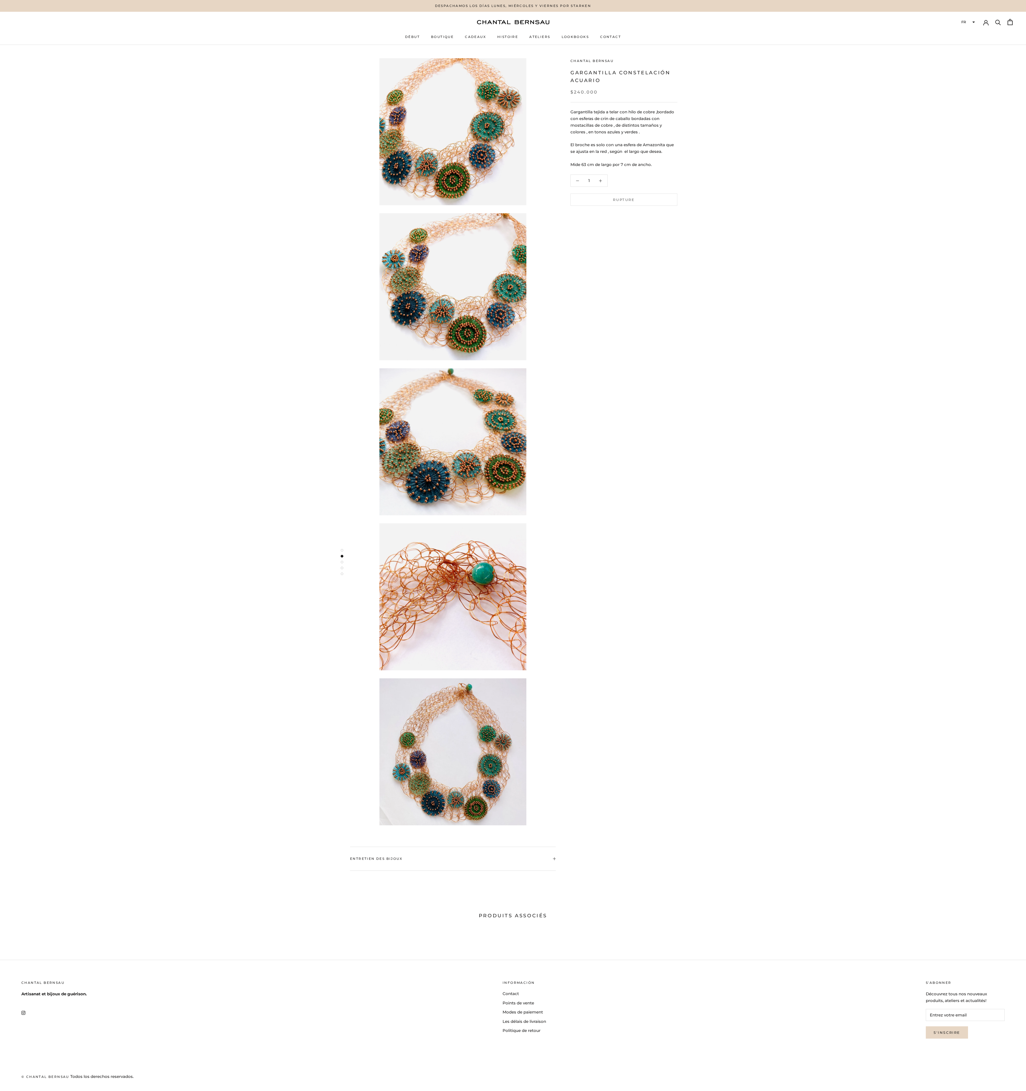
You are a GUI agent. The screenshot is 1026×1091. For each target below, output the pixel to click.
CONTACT (610, 37)
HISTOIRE (507, 37)
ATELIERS (539, 37)
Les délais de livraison (524, 1021)
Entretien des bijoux (376, 859)
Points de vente (518, 1002)
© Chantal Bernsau (45, 1077)
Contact (511, 993)
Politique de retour (522, 1030)
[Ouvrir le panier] (1010, 22)
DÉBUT (412, 37)
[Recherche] (998, 22)
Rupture (624, 200)
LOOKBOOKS (575, 37)
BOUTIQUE (442, 37)
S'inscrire (947, 1032)
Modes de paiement (523, 1012)
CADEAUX (475, 37)
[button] (967, 22)
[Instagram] (23, 1012)
